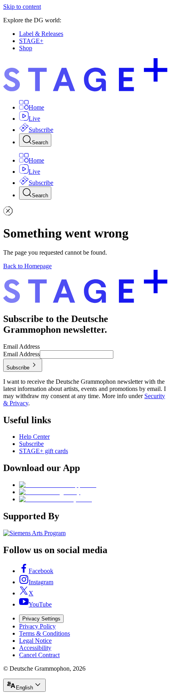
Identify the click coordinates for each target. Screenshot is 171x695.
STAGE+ (31, 40)
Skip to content (22, 6)
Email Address (21, 346)
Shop (25, 48)
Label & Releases (41, 33)
